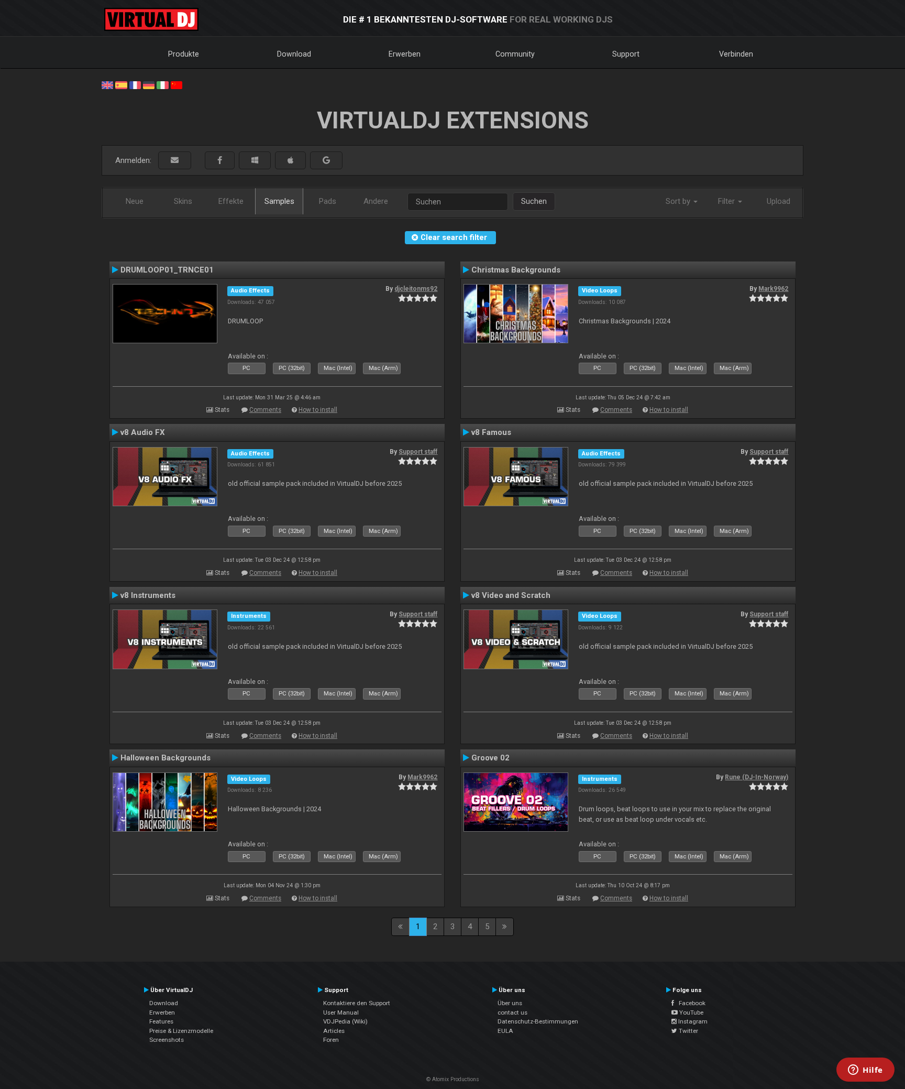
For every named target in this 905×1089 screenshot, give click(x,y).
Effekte (231, 201)
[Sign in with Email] (174, 160)
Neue (135, 201)
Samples (279, 201)
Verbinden (736, 54)
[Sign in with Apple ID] (290, 160)
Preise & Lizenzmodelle (181, 1030)
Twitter (687, 1030)
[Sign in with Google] (326, 160)
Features (161, 1021)
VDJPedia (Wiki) (345, 1021)
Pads (327, 201)
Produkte (183, 54)
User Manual (341, 1012)
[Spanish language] (121, 84)
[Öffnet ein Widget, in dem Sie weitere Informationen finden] (865, 1071)
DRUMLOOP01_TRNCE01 (167, 270)
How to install (318, 409)
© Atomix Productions (452, 1079)
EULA (505, 1030)
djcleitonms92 (415, 288)
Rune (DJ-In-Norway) (756, 777)
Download (294, 54)
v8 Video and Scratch (510, 595)
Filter (727, 201)
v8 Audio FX (142, 432)
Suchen (534, 201)
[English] (107, 84)
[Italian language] (162, 84)
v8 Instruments (147, 595)
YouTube (690, 1012)
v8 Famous (491, 432)
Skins (183, 201)
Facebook (689, 1003)
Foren (331, 1039)
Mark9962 (773, 288)
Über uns (510, 1003)
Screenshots (166, 1039)
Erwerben (405, 54)
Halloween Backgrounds (165, 758)
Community (515, 54)
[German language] (148, 84)
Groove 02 (490, 758)
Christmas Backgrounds (515, 270)
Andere (375, 201)
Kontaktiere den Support (356, 1003)
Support (625, 54)
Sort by (679, 201)
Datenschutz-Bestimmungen (538, 1021)
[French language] (135, 84)
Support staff (418, 451)
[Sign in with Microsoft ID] (255, 160)
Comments (265, 409)
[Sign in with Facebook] (220, 160)
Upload (778, 201)
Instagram (692, 1021)
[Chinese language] (176, 84)
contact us (512, 1012)
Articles (334, 1030)
